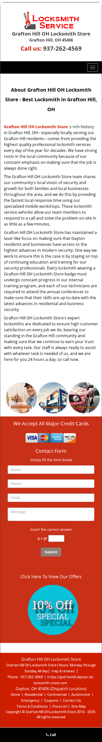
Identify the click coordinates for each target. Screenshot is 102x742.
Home (15, 695)
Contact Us (72, 700)
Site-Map (78, 706)
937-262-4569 (62, 48)
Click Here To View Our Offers (51, 576)
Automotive (80, 695)
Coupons (51, 700)
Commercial (57, 695)
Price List (59, 706)
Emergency (30, 700)
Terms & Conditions (32, 706)
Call (52, 734)
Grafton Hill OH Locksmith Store (36, 126)
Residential (34, 695)
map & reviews (63, 671)
